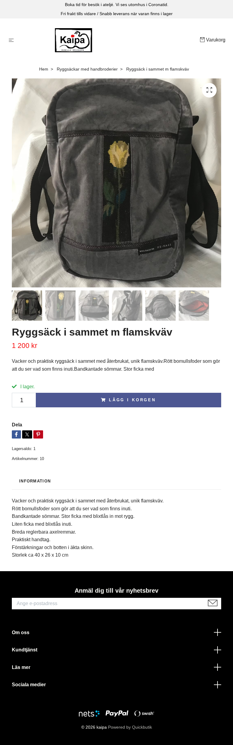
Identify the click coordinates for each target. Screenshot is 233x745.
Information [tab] (35, 481)
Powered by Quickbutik (130, 727)
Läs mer (21, 667)
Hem (43, 69)
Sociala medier (29, 684)
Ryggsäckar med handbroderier (87, 69)
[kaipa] (108, 40)
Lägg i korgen (132, 400)
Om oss (20, 632)
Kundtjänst (24, 649)
